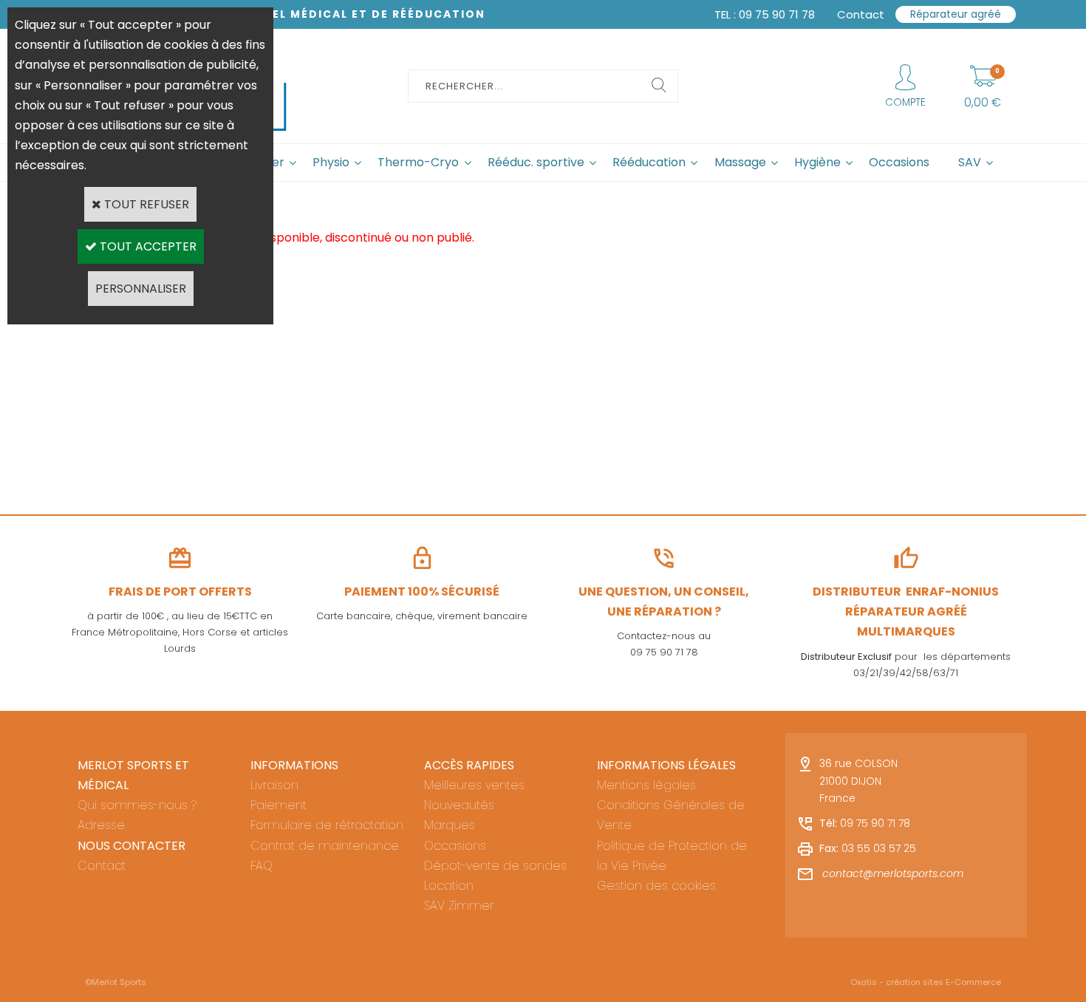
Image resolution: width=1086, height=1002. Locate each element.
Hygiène (817, 162)
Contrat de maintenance (324, 845)
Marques (449, 825)
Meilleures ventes (474, 785)
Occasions (899, 162)
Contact (102, 865)
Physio (331, 162)
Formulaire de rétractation (326, 825)
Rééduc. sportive (536, 162)
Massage (740, 162)
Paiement (278, 805)
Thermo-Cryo (418, 162)
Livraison (274, 785)
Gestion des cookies (656, 885)
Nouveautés (459, 805)
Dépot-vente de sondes (495, 865)
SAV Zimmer (459, 905)
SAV (969, 162)
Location (449, 885)
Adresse (101, 825)
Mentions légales (646, 785)
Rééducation (649, 162)
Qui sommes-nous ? (137, 805)
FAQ (261, 865)
